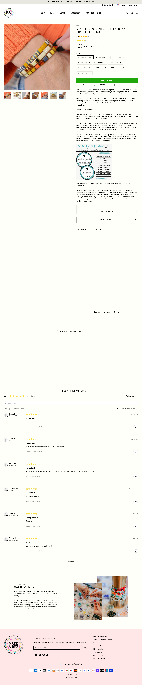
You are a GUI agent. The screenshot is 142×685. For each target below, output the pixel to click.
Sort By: (120, 408)
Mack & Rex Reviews (100, 636)
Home (78, 26)
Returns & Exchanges (100, 646)
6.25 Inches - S (118, 57)
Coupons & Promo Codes (102, 640)
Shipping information (107, 207)
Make (53, 13)
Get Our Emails (98, 655)
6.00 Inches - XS (102, 57)
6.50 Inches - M (84, 63)
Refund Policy (98, 652)
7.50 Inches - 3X (100, 68)
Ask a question (107, 212)
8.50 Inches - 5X (84, 73)
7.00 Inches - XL (115, 63)
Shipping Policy (98, 649)
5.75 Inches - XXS (85, 57)
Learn (63, 13)
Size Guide (96, 643)
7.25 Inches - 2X (84, 68)
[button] (37, 396)
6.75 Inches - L (100, 63)
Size (78, 54)
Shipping (79, 47)
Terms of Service (99, 658)
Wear (43, 13)
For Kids (90, 13)
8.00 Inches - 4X (117, 68)
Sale (99, 13)
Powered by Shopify (71, 677)
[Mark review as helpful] (135, 426)
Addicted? (76, 13)
